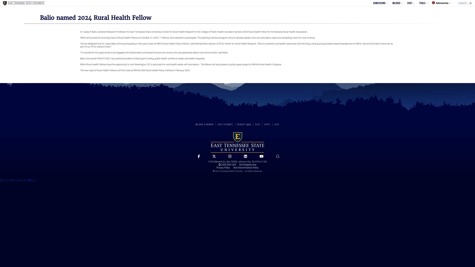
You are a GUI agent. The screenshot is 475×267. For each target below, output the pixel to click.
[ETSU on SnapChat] (277, 157)
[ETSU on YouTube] (260, 157)
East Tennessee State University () (24, 3)
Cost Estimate (225, 124)
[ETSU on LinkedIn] (244, 157)
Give (277, 124)
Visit (258, 124)
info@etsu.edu (249, 164)
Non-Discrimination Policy (246, 167)
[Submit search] (470, 3)
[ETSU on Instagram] (229, 157)
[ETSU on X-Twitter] (213, 157)
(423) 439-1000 (228, 164)
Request (244, 124)
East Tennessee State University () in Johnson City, (237, 142)
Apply (267, 124)
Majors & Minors (205, 124)
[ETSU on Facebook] (197, 157)
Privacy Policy (223, 167)
